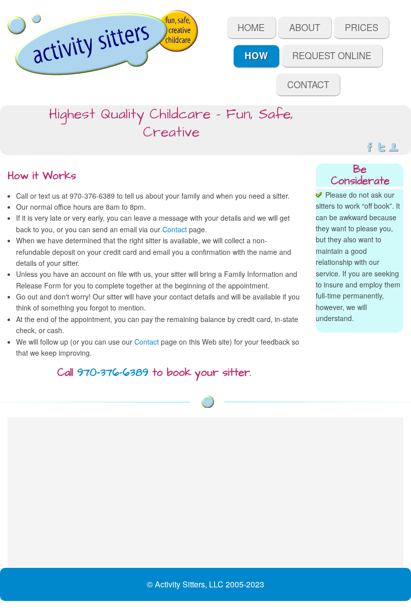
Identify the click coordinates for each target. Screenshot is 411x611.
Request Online (331, 55)
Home (251, 27)
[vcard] (393, 149)
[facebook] (369, 149)
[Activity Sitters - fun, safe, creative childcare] (103, 42)
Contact (308, 84)
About (304, 27)
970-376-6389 (112, 372)
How (256, 55)
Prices (361, 27)
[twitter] (381, 149)
